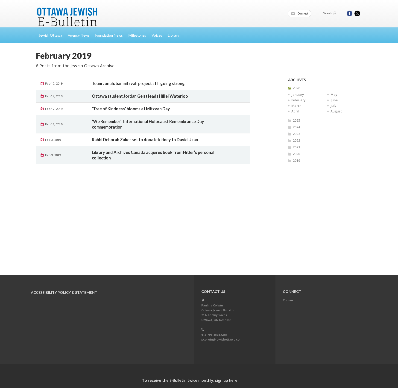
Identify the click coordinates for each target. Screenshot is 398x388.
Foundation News (109, 35)
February (298, 100)
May (334, 94)
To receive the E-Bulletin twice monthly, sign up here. (190, 380)
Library (173, 35)
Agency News (79, 35)
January (297, 94)
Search (327, 13)
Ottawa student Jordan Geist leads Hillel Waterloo (140, 96)
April (295, 111)
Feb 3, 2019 (53, 140)
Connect (302, 13)
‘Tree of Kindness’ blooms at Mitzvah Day (131, 108)
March (296, 105)
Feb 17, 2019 (53, 83)
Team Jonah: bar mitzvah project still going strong (138, 83)
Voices (157, 35)
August (336, 111)
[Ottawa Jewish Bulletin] (68, 11)
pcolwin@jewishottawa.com (221, 339)
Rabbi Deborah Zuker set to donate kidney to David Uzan (145, 139)
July (334, 105)
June (334, 100)
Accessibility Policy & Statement (64, 292)
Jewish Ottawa (50, 35)
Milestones (137, 35)
